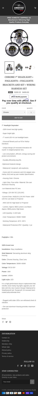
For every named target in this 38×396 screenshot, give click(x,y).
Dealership (5, 341)
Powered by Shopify (30, 390)
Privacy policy (7, 353)
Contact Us (6, 338)
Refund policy (6, 350)
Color (4, 108)
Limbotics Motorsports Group (15, 390)
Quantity (30, 108)
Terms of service (7, 356)
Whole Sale (6, 347)
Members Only (7, 344)
